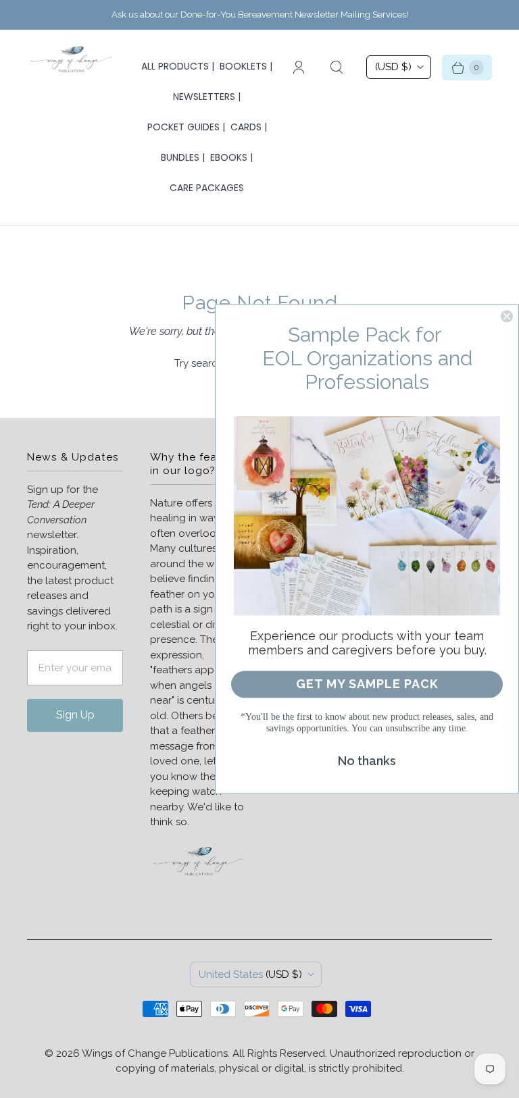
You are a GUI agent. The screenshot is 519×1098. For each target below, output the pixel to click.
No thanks (367, 761)
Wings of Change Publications (155, 1053)
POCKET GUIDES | (186, 127)
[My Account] (299, 67)
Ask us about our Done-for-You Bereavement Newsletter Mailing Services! (260, 14)
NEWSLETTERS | (207, 96)
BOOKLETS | (246, 66)
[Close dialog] (507, 316)
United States (250, 974)
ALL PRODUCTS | (177, 66)
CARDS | (248, 127)
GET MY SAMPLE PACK (367, 684)
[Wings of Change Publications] (71, 61)
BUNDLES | (183, 157)
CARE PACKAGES (207, 187)
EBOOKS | (231, 157)
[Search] (336, 67)
